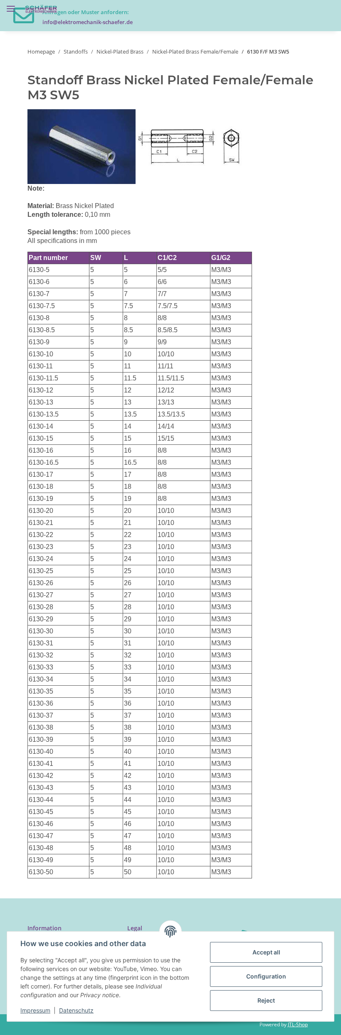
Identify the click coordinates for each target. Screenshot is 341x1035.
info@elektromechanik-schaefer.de (87, 22)
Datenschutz (76, 1010)
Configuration (266, 976)
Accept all (266, 952)
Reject (266, 1000)
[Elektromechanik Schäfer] (41, 9)
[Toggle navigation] (11, 5)
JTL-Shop (298, 1024)
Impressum (35, 1010)
